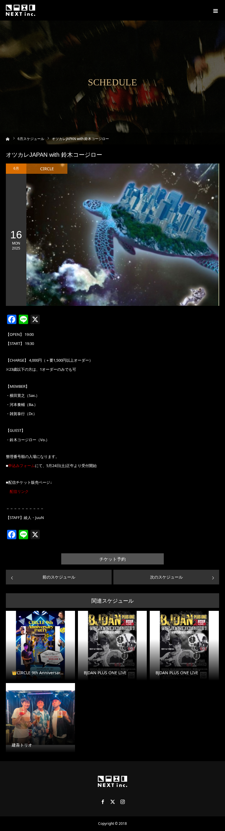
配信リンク (19, 491)
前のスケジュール (58, 577)
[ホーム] (8, 138)
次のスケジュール (166, 577)
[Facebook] (102, 802)
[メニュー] (214, 10)
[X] (112, 802)
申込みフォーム (21, 465)
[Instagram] (122, 802)
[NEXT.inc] (20, 10)
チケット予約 (112, 559)
